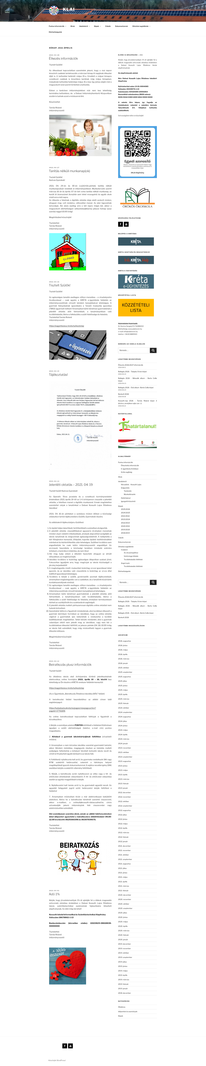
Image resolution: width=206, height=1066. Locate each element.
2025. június (122, 686)
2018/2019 (125, 533)
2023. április (122, 775)
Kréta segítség (126, 472)
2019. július (122, 962)
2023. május (123, 770)
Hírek (72, 26)
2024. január (123, 743)
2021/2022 (125, 516)
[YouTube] (126, 224)
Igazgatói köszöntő (128, 501)
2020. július (122, 913)
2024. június (122, 726)
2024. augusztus (124, 717)
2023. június (122, 766)
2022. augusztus (124, 810)
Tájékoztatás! (58, 374)
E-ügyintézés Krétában (129, 469)
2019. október (123, 953)
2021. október (123, 855)
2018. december (124, 993)
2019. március (123, 980)
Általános (121, 1007)
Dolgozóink (125, 488)
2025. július (122, 681)
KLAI (69, 9)
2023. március (123, 779)
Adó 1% (54, 894)
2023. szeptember (125, 757)
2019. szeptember (125, 957)
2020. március (123, 931)
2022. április (122, 828)
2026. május (123, 650)
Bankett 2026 (123, 394)
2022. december (124, 792)
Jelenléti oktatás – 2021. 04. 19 (71, 484)
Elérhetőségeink (55, 32)
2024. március (123, 739)
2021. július (122, 868)
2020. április (123, 926)
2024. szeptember (125, 712)
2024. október (123, 708)
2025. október (123, 668)
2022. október (123, 801)
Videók (108, 26)
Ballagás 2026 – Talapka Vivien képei (132, 372)
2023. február (123, 783)
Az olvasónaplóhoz (131, 553)
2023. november (124, 748)
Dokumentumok (121, 26)
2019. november (124, 948)
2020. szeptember (125, 908)
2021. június (122, 873)
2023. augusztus (124, 761)
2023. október (123, 752)
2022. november (124, 797)
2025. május (123, 690)
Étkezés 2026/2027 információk (130, 365)
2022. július (122, 815)
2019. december (124, 944)
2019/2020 (125, 530)
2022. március (123, 832)
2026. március (123, 659)
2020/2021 (125, 526)
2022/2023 (125, 523)
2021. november (124, 850)
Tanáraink (127, 491)
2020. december (124, 895)
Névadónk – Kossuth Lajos (131, 484)
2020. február (123, 935)
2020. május (123, 922)
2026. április (122, 654)
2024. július (122, 721)
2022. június (122, 819)
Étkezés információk (63, 58)
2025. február (123, 703)
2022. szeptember (125, 806)
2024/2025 (125, 513)
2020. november (124, 899)
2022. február (123, 837)
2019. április (122, 975)
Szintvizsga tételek (131, 556)
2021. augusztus (124, 864)
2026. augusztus (124, 641)
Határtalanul (125, 498)
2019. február (123, 984)
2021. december (124, 846)
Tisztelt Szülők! (59, 285)
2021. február (123, 891)
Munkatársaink (129, 494)
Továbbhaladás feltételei (133, 559)
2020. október (123, 904)
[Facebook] (120, 224)
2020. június (123, 917)
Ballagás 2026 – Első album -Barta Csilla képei (135, 387)
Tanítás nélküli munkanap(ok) (69, 171)
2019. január (123, 988)
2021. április (122, 882)
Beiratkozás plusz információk (70, 664)
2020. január (123, 939)
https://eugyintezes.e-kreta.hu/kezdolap (66, 326)
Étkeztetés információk (130, 465)
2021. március (123, 886)
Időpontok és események (127, 1011)
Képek (120, 1016)
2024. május (123, 730)
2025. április (122, 694)
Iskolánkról (83, 26)
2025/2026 (125, 509)
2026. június (122, 645)
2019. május (123, 971)
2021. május (122, 877)
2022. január (123, 841)
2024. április (122, 735)
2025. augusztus (124, 677)
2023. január (123, 788)
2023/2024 (125, 519)
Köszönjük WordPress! (57, 1060)
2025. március (123, 699)
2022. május (123, 824)
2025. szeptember (125, 672)
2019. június (122, 966)
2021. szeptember (125, 859)
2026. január (123, 663)
